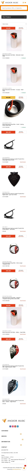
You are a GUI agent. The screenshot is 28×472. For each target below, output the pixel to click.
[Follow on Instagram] (13, 426)
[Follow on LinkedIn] (18, 426)
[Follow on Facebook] (10, 426)
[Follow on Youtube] (15, 426)
